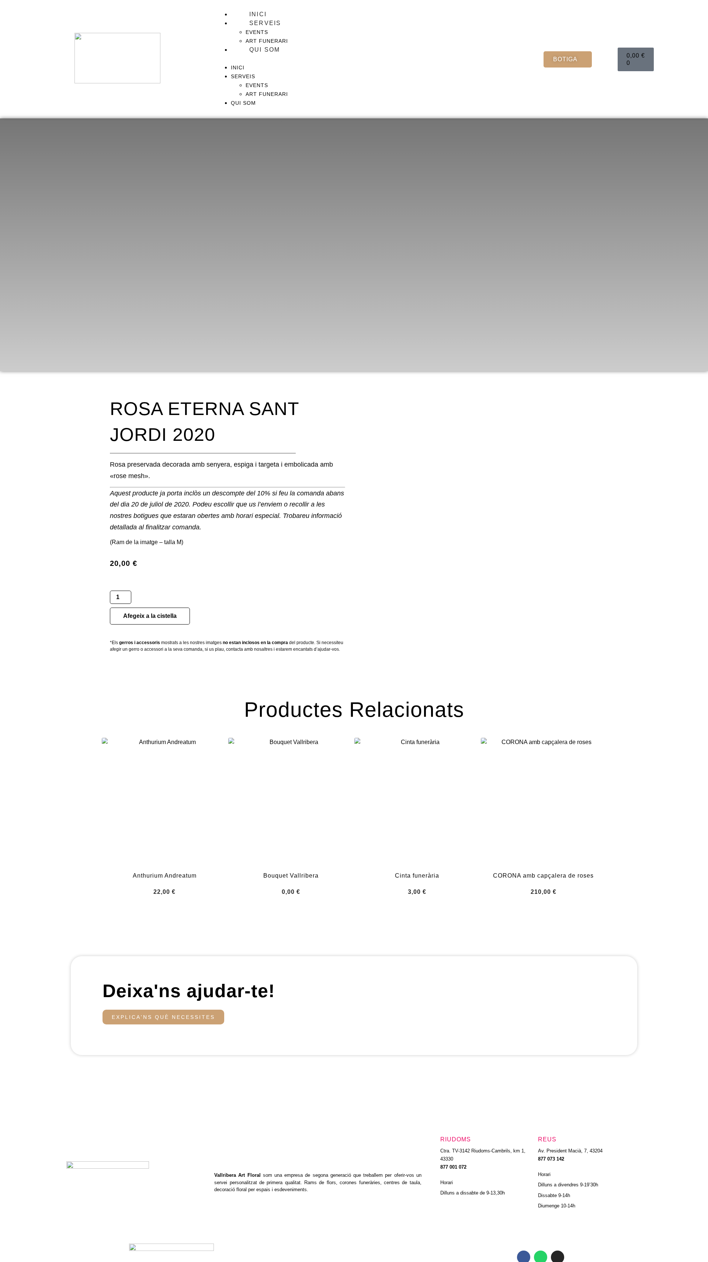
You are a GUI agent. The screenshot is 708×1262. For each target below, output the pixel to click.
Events (257, 32)
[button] (376, 58)
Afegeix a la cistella (150, 616)
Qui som (264, 49)
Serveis (265, 23)
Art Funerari (267, 41)
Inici (258, 14)
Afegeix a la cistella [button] (164, 910)
